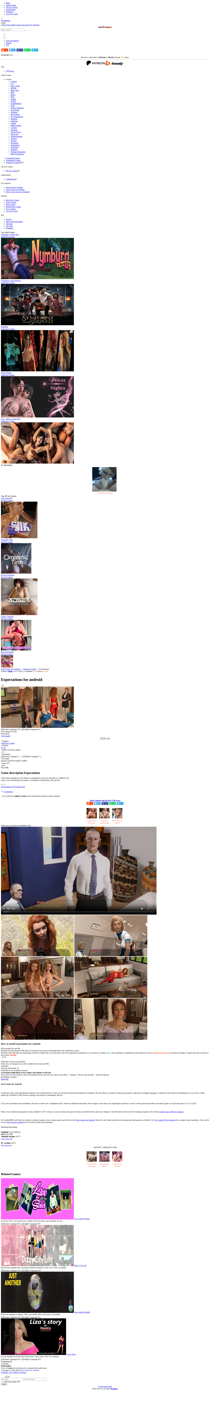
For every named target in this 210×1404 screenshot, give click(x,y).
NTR (13, 106)
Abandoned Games (13, 160)
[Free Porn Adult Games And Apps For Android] (20, 25)
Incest (13, 95)
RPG (13, 97)
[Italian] (105, 27)
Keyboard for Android (14, 187)
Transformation (16, 136)
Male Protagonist (17, 154)
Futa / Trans (15, 86)
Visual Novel (16, 132)
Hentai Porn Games (13, 207)
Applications (11, 10)
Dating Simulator (17, 108)
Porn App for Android (15, 1122)
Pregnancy (15, 143)
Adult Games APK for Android (171, 1112)
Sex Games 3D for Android (165, 1120)
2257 (11, 1372)
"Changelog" (8, 792)
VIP (7, 45)
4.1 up (3, 748)
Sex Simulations (17, 117)
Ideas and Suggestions (14, 222)
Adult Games (11, 5)
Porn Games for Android (10, 669)
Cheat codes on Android (15, 190)
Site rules (9, 226)
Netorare (14, 112)
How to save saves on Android (17, 192)
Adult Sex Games (12, 163)
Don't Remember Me (12, 1382)
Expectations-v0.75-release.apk (13, 787)
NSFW (13, 101)
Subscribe (5, 1079)
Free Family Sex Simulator (105, 493)
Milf (12, 92)
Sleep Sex (14, 134)
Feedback (9, 12)
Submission (15, 145)
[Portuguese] (107, 27)
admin (10, 671)
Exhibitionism (16, 103)
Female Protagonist (18, 152)
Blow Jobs (15, 90)
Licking (14, 128)
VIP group (10, 71)
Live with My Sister (82, 1219)
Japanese (14, 130)
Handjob (14, 119)
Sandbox (14, 150)
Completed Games (13, 158)
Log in (4, 1384)
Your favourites (12, 41)
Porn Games (10, 204)
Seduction (14, 147)
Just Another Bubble (82, 1312)
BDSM (13, 88)
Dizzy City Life (80, 1265)
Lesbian (14, 82)
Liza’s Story (71, 1354)
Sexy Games (11, 209)
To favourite (5, 736)
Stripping (14, 121)
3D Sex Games (12, 7)
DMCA (16, 1372)
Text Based (15, 110)
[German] (103, 27)
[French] (101, 27)
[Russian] (109, 27)
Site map (9, 224)
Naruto (13, 99)
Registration (5, 21)
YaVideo (22, 1372)
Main (8, 3)
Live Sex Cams (12, 14)
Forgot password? (105, 1386)
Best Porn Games (12, 200)
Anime (13, 123)
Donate (8, 43)
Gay (12, 84)
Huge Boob (15, 114)
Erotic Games (11, 202)
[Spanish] (111, 27)
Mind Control (16, 125)
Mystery (14, 141)
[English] (99, 27)
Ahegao (14, 139)
